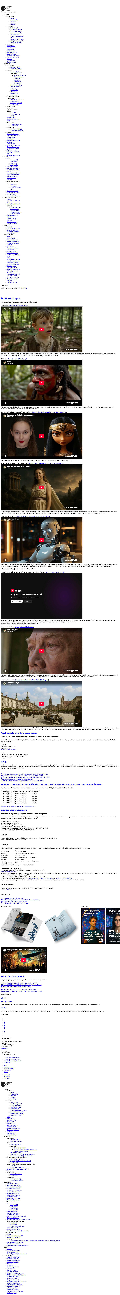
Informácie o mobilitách (11, 138)
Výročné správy (12, 275)
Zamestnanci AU (12, 52)
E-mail (6, 1072)
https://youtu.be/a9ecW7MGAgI (18, 305)
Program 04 (14, 165)
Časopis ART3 (11, 47)
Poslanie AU (14, 20)
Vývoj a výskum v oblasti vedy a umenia (12, 177)
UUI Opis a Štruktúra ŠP (12, 898)
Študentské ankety (16, 85)
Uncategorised (6, 1001)
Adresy (9, 227)
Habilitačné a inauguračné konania (13, 195)
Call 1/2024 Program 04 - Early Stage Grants (19, 990)
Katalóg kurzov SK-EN (14, 1198)
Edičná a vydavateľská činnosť (13, 172)
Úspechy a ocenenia (13, 192)
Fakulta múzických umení (12, 1059)
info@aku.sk (4, 1048)
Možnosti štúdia (15, 67)
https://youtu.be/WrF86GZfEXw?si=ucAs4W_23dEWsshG (46, 463)
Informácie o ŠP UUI (16, 99)
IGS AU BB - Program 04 (12, 976)
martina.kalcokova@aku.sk (9, 750)
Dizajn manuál (11, 54)
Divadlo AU (13, 184)
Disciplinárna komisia (16, 41)
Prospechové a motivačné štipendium (18, 78)
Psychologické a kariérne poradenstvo (15, 88)
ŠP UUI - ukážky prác (11, 298)
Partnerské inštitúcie (13, 140)
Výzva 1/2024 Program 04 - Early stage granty (19, 983)
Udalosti (9, 59)
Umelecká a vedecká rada (18, 1110)
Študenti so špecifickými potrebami (14, 93)
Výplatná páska (8, 1068)
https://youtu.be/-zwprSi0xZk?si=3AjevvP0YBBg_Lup (31, 680)
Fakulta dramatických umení (12, 1061)
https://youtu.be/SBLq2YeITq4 (54, 572)
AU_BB (3, 998)
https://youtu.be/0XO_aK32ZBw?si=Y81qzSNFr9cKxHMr (49, 412)
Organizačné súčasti (13, 228)
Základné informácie (13, 135)
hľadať (3, 285)
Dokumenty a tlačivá (13, 148)
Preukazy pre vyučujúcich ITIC (12, 266)
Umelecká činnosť (12, 191)
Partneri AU (11, 51)
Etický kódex (11, 46)
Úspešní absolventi (16, 124)
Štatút (12, 18)
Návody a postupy (16, 129)
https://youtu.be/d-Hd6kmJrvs (24, 627)
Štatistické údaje (12, 150)
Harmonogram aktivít (17, 1167)
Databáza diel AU (12, 166)
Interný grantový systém (14, 1285)
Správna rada (14, 34)
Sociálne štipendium (20, 75)
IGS (8, 158)
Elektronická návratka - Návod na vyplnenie (18, 806)
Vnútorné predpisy (13, 243)
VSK (8, 44)
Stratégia (13, 21)
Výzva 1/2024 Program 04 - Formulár (16, 986)
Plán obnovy (11, 60)
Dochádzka (7, 1070)
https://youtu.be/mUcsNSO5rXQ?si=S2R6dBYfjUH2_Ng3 (32, 516)
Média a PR (10, 49)
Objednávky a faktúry (11, 219)
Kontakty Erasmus (12, 134)
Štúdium (9, 245)
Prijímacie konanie (16, 69)
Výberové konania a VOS (15, 1236)
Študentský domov (13, 57)
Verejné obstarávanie (13, 204)
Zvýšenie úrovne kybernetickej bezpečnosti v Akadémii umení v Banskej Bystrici (15, 210)
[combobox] (12, 285)
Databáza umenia (9, 1067)
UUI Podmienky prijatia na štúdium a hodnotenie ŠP (21, 900)
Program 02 (14, 161)
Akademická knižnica (13, 55)
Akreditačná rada (15, 31)
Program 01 (14, 160)
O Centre (13, 113)
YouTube (6, 1078)
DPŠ (8, 121)
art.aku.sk (24, 288)
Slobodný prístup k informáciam (13, 232)
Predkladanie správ (13, 147)
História (12, 23)
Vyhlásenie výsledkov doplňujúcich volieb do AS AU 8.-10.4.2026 (25, 774)
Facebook (7, 1075)
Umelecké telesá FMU (17, 1226)
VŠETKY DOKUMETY (11, 237)
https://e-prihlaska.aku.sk (8, 871)
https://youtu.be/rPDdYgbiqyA (17, 359)
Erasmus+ (10, 246)
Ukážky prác (14, 104)
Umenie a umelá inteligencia (14, 810)
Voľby (9, 199)
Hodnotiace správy (13, 277)
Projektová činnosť (13, 174)
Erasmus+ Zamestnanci (11, 142)
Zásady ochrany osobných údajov (12, 222)
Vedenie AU (14, 28)
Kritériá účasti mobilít (13, 145)
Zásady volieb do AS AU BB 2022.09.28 (17, 779)
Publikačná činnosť (13, 170)
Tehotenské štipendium (17, 82)
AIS (5, 1065)
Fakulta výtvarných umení (12, 1057)
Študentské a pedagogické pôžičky (13, 118)
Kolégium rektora (15, 42)
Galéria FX (13, 186)
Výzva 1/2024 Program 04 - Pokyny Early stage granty (22, 985)
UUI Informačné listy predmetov (15, 903)
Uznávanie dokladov (16, 130)
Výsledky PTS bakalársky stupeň (16, 102)
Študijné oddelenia (12, 230)
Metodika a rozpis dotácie (15, 1242)
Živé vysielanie (11, 62)
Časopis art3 (11, 249)
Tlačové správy (12, 282)
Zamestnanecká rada (16, 39)
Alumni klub (14, 126)
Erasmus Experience (13, 155)
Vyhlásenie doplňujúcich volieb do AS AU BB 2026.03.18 (22, 776)
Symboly (13, 25)
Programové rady (15, 33)
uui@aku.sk (8, 890)
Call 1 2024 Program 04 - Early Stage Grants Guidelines (22, 991)
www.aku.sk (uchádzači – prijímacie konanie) (38, 878)
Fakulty (3, 1008)
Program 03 (14, 163)
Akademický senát (16, 29)
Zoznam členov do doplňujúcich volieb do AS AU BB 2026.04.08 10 (26, 777)
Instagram (7, 1076)
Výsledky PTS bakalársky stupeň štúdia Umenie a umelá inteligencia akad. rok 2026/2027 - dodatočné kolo (51, 784)
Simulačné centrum (13, 168)
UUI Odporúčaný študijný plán (14, 901)
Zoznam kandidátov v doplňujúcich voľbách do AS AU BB (23, 780)
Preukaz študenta (15, 72)
